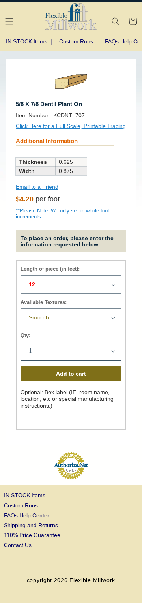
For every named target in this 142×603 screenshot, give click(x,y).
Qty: (25, 335)
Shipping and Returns (31, 525)
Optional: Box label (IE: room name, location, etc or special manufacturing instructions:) (67, 399)
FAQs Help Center (26, 515)
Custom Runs (21, 505)
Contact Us (18, 545)
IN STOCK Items (24, 495)
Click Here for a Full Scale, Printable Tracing (71, 126)
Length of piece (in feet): (50, 269)
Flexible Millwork (92, 580)
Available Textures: (44, 302)
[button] (9, 21)
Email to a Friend (37, 187)
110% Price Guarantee (32, 535)
